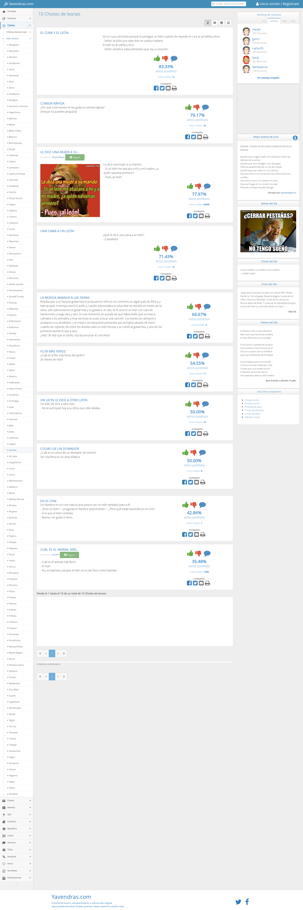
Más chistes (12, 38)
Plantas (12, 603)
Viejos (12, 787)
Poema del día (269, 322)
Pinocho (13, 585)
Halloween (14, 382)
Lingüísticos (15, 462)
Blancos (13, 136)
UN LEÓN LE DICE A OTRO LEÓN (63, 400)
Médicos (13, 486)
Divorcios (13, 278)
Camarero (14, 167)
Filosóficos (14, 345)
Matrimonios (15, 480)
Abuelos (13, 57)
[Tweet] (162, 89)
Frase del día (269, 284)
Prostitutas (14, 640)
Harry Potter (15, 388)
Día (264, 20)
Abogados (14, 44)
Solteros (13, 671)
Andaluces (14, 93)
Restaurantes (16, 646)
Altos (11, 81)
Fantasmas (14, 339)
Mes (285, 20)
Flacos (12, 351)
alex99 (55, 554)
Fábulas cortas (252, 417)
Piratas (12, 597)
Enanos (12, 314)
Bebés (12, 124)
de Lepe (13, 456)
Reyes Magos (15, 652)
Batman (13, 118)
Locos (12, 468)
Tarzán (12, 714)
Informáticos (15, 413)
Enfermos (14, 327)
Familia (12, 333)
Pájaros (12, 536)
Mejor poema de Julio (265, 136)
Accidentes (14, 63)
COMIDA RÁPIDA (52, 103)
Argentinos (14, 112)
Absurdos (14, 50)
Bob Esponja (15, 143)
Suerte (12, 695)
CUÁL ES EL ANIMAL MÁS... (59, 549)
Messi (12, 493)
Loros (12, 474)
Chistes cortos (252, 400)
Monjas (12, 505)
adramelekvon (288, 192)
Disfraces (13, 265)
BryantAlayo (58, 157)
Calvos (12, 161)
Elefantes (13, 308)
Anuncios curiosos (18, 106)
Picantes (13, 579)
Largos (12, 443)
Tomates (13, 732)
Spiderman (14, 683)
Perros (12, 566)
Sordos (12, 677)
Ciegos (12, 204)
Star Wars (14, 689)
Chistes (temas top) (16, 32)
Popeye (13, 628)
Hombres (14, 394)
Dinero (12, 247)
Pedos (12, 560)
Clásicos (13, 210)
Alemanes (14, 75)
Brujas (12, 149)
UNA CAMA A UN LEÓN (57, 231)
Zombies (13, 793)
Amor (12, 87)
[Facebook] (156, 89)
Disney (12, 272)
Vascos (12, 769)
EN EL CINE (48, 501)
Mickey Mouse (16, 499)
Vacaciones (14, 750)
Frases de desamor (254, 410)
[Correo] (168, 89)
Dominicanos (15, 290)
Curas (12, 229)
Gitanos (13, 376)
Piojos (12, 591)
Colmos (13, 216)
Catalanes (14, 186)
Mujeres (13, 511)
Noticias (13, 517)
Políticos (13, 622)
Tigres (12, 720)
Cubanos (13, 222)
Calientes (13, 155)
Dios (11, 259)
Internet (13, 419)
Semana (274, 20)
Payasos (13, 548)
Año (293, 20)
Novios (12, 523)
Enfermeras (15, 321)
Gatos (12, 370)
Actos (12, 69)
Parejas (12, 542)
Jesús (11, 431)
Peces (12, 554)
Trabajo (13, 744)
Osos (11, 529)
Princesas (14, 634)
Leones (12, 450)
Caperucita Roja (17, 173)
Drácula (13, 302)
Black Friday (15, 130)
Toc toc (12, 726)
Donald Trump (16, 296)
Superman (14, 701)
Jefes (11, 425)
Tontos (12, 738)
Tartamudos (15, 707)
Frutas (12, 357)
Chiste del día (269, 261)
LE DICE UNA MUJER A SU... (60, 152)
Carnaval (13, 179)
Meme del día (269, 203)
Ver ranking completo (268, 77)
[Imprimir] (175, 89)
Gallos (12, 364)
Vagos (12, 757)
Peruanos (14, 572)
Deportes (13, 241)
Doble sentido (16, 284)
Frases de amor (253, 413)
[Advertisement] (69, 60)
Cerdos (12, 192)
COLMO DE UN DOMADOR (59, 448)
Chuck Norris (15, 198)
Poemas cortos (252, 403)
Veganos (13, 775)
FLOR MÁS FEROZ (53, 351)
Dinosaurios (15, 253)
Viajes (12, 781)
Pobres (12, 609)
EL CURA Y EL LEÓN (54, 33)
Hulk (11, 407)
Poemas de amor (253, 406)
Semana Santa (16, 664)
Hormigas (14, 400)
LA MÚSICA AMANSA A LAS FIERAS (65, 297)
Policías (12, 615)
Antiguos (13, 100)
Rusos (12, 658)
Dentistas (14, 235)
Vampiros (14, 763)
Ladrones (14, 437)
